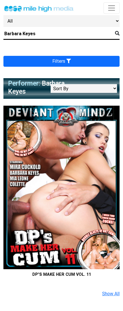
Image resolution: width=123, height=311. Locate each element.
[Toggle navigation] (112, 8)
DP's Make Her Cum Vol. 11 (61, 274)
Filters (59, 61)
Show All (111, 293)
